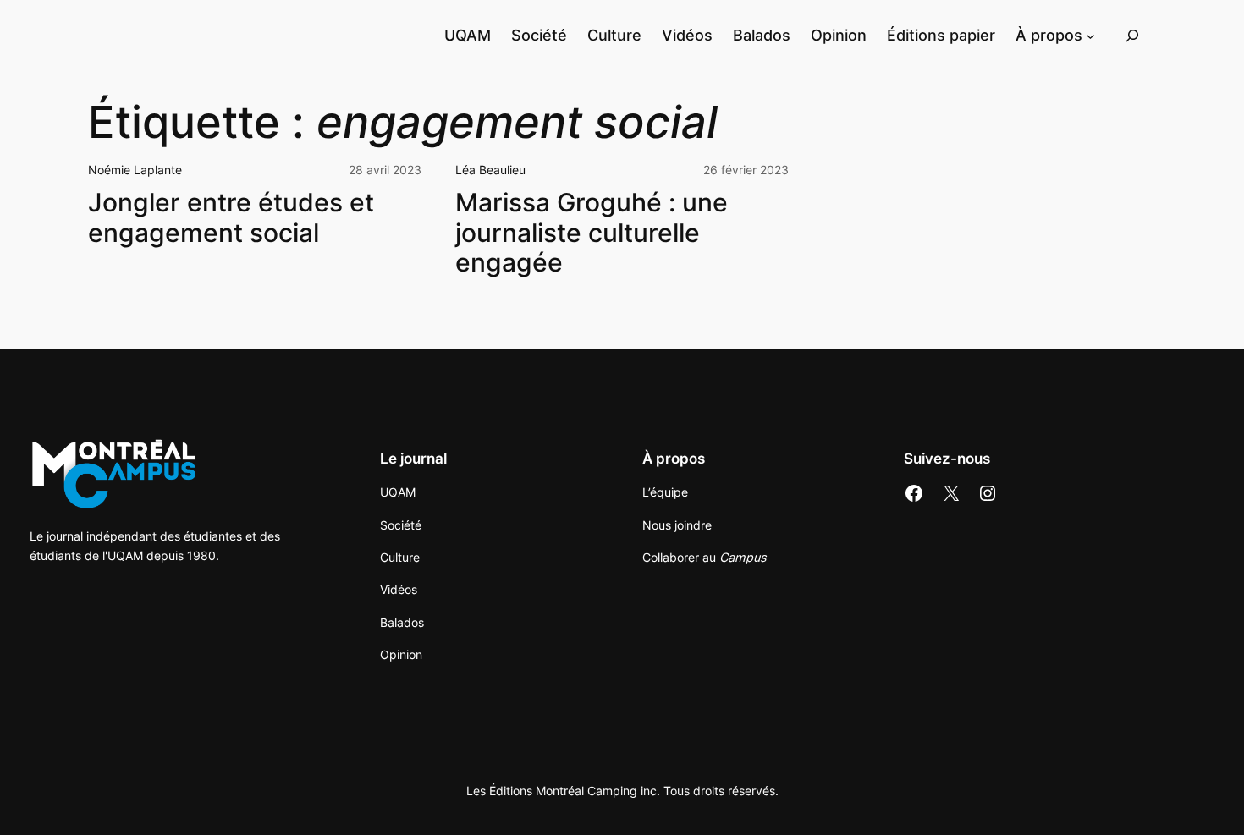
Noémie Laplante (135, 169)
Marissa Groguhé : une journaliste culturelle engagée (591, 232)
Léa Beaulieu (490, 169)
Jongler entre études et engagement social (231, 218)
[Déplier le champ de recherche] (1132, 35)
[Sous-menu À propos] (1090, 35)
